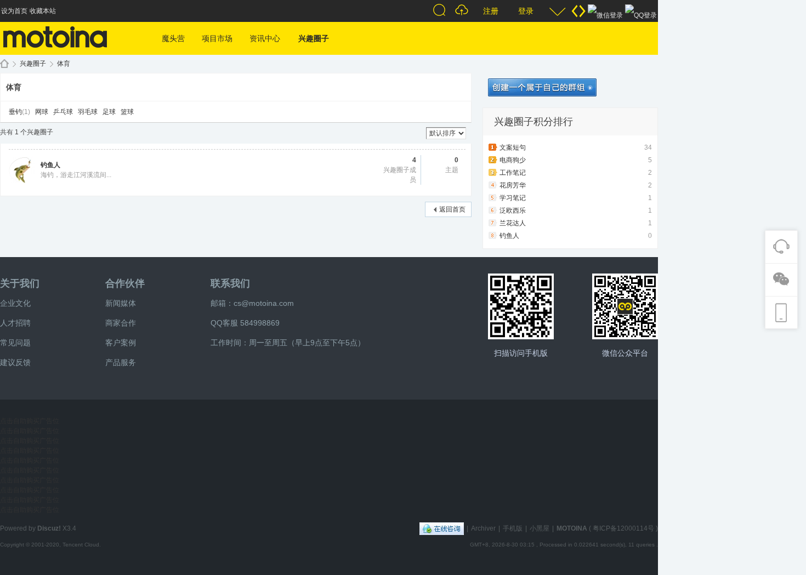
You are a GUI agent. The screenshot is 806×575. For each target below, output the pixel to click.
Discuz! (49, 528)
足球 (109, 112)
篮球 (127, 112)
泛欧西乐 (513, 210)
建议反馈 (15, 362)
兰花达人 (513, 223)
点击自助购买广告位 (29, 421)
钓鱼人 (50, 165)
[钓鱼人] (22, 181)
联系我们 (230, 283)
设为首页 (14, 11)
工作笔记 (513, 173)
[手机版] (521, 306)
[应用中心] (625, 306)
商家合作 (120, 322)
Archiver (483, 528)
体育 (63, 63)
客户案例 (120, 342)
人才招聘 (15, 322)
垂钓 (15, 112)
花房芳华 (513, 185)
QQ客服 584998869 (245, 322)
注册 (490, 11)
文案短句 (513, 147)
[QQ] (441, 528)
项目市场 (217, 38)
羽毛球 (88, 112)
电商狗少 (513, 160)
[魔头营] (55, 52)
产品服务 (120, 362)
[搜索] (441, 11)
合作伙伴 (125, 283)
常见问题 (15, 342)
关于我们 (19, 283)
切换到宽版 (578, 11)
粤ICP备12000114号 (623, 528)
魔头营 (173, 38)
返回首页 (452, 209)
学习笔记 (513, 198)
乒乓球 (63, 112)
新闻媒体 (120, 303)
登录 (525, 11)
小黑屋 (539, 528)
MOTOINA (572, 528)
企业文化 (15, 303)
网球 (41, 112)
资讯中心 (264, 38)
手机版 (513, 528)
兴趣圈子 (313, 38)
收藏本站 (43, 11)
